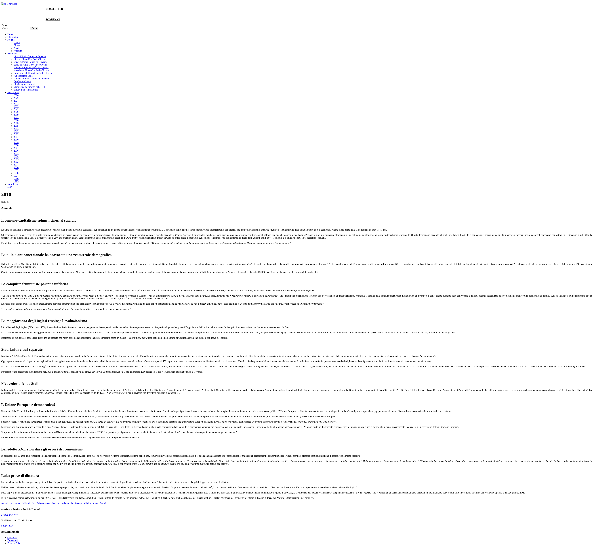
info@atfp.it (7, 525)
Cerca (4, 25)
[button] (11, 39)
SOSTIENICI (53, 19)
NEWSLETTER (54, 9)
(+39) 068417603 (9, 515)
